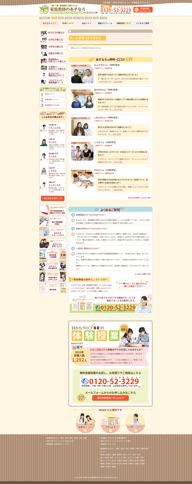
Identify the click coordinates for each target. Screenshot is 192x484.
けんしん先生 (55, 126)
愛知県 (102, 454)
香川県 (136, 460)
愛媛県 (102, 463)
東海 (61, 18)
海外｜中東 (139, 457)
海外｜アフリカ (105, 460)
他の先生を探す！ (52, 198)
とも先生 (53, 169)
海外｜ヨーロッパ (116, 457)
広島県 (131, 460)
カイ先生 (53, 155)
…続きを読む (118, 82)
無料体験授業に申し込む (109, 398)
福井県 (125, 463)
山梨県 (136, 463)
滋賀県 (114, 466)
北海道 (88, 18)
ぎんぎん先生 (55, 183)
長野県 (131, 463)
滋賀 (96, 18)
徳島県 (142, 460)
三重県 (114, 454)
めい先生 (53, 140)
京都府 (102, 466)
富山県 (119, 463)
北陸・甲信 (78, 18)
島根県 (125, 460)
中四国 (68, 18)
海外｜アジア (127, 454)
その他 (103, 18)
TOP (54, 18)
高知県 (108, 463)
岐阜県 (108, 454)
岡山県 (114, 460)
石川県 (114, 463)
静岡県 (119, 454)
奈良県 (108, 466)
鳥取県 (119, 460)
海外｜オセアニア (129, 457)
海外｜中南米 (104, 457)
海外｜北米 (136, 454)
